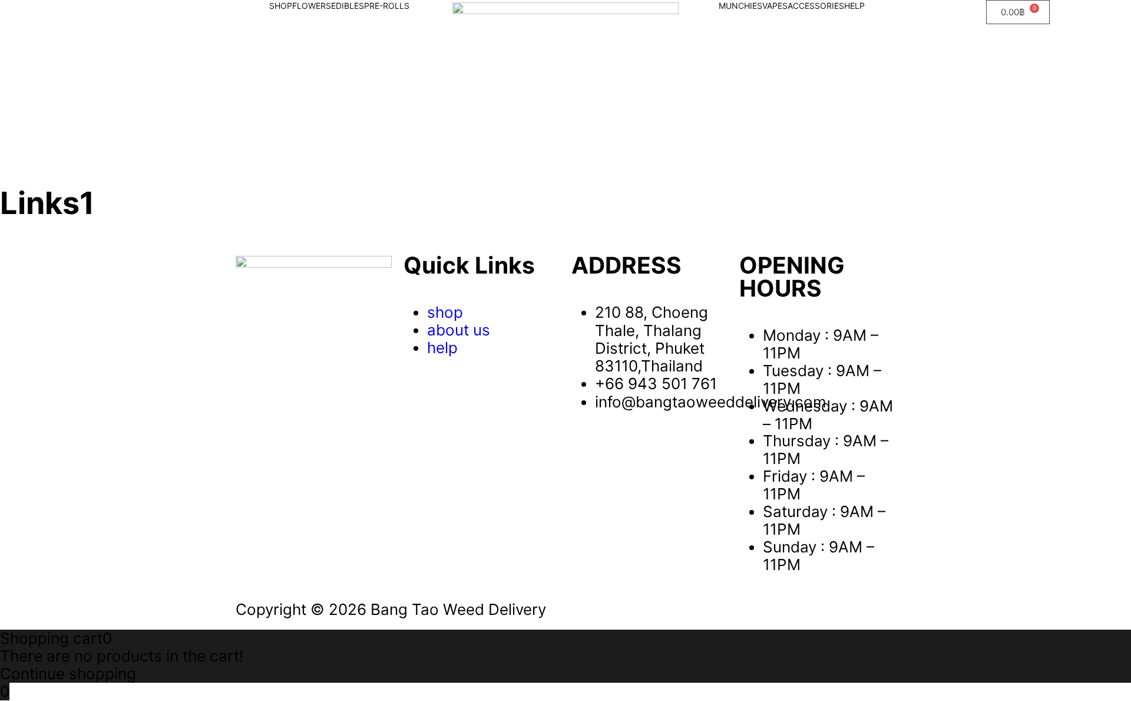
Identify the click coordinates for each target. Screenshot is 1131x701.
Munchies (740, 6)
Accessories (816, 6)
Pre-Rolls (386, 6)
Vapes (775, 6)
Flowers (311, 6)
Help (854, 6)
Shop (280, 6)
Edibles (347, 6)
